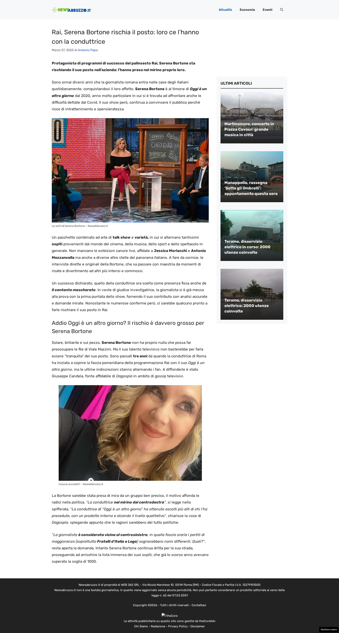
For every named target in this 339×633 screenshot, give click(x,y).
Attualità (225, 10)
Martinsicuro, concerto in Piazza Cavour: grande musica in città (249, 129)
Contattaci (199, 605)
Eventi (267, 10)
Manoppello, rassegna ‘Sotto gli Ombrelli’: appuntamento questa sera (251, 188)
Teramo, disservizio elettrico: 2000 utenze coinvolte (246, 305)
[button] (281, 10)
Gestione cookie (329, 629)
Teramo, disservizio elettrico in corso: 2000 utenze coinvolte (247, 247)
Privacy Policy (178, 626)
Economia (247, 10)
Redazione (158, 626)
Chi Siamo (141, 626)
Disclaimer (197, 626)
